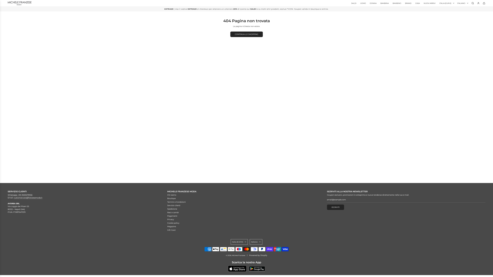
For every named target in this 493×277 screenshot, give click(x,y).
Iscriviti (335, 207)
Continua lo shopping (246, 34)
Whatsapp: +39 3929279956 (20, 195)
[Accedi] (478, 3)
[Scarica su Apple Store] (237, 269)
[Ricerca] (473, 3)
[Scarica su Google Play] (257, 269)
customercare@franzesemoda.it (28, 198)
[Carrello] (484, 3)
